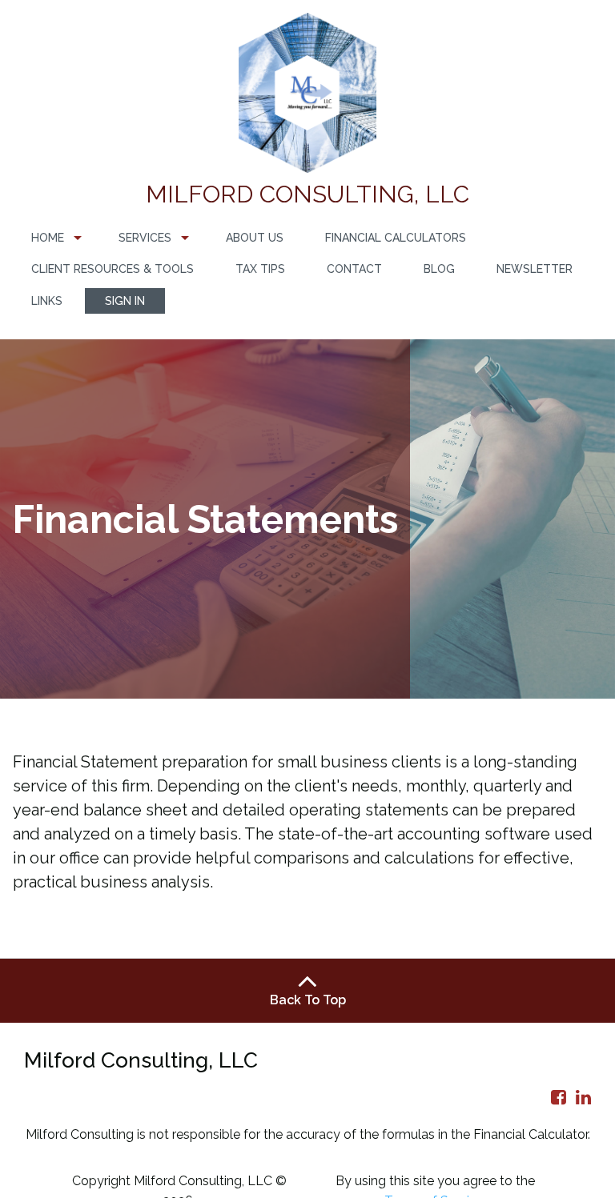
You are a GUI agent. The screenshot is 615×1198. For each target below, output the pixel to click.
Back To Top (308, 1000)
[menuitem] (54, 238)
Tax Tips (260, 268)
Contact (354, 268)
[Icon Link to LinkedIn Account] (583, 1097)
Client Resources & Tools (112, 268)
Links (46, 300)
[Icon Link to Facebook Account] (558, 1097)
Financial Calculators (395, 237)
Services (145, 237)
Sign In (125, 300)
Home (47, 237)
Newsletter (534, 268)
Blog (439, 268)
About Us (254, 237)
